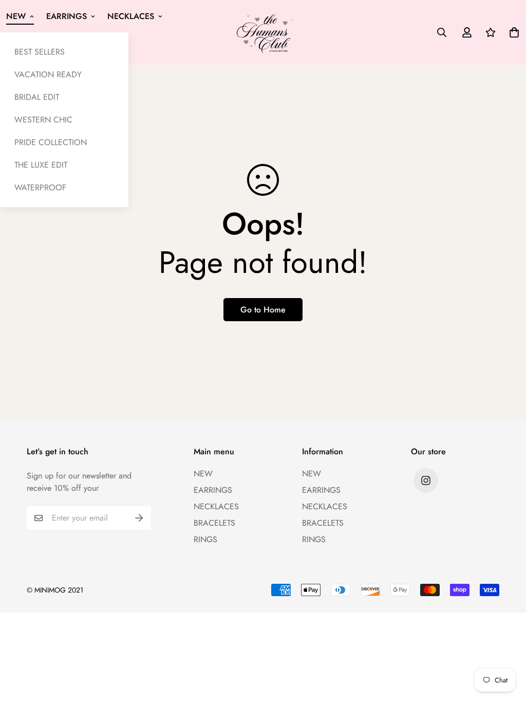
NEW (16, 16)
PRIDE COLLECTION (50, 142)
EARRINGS (66, 16)
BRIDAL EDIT (36, 97)
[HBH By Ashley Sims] (263, 32)
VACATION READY (48, 74)
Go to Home (263, 310)
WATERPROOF (40, 187)
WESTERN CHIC (43, 119)
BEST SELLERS (39, 52)
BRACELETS (214, 523)
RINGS (205, 539)
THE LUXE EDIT (40, 165)
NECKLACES (130, 16)
